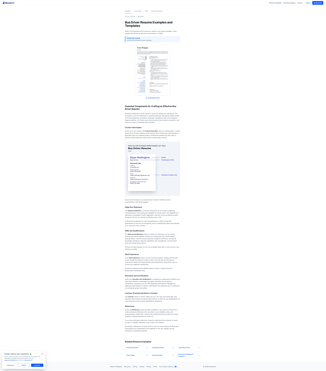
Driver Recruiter (157, 355)
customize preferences (10, 360)
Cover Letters (138, 11)
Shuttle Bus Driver (158, 347)
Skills (146, 11)
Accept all (37, 365)
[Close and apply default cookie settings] (42, 353)
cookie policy (27, 360)
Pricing (299, 3)
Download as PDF (154, 98)
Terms (155, 366)
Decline (24, 365)
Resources (127, 366)
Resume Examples (289, 3)
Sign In (308, 3)
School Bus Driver (132, 347)
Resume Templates (275, 3)
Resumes (127, 11)
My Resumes (318, 3)
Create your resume (133, 38)
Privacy (148, 366)
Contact (141, 366)
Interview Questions (156, 11)
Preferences (10, 365)
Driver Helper (130, 355)
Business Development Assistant (185, 355)
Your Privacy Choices (166, 366)
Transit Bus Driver (184, 347)
